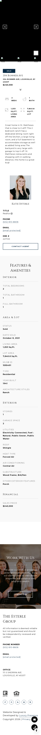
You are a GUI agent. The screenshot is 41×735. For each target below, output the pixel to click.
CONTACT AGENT (20, 246)
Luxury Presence (28, 715)
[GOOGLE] (30, 702)
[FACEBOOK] (5, 702)
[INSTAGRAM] (11, 702)
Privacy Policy (30, 719)
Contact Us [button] (20, 594)
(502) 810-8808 (10, 222)
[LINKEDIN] (17, 702)
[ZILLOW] (24, 702)
